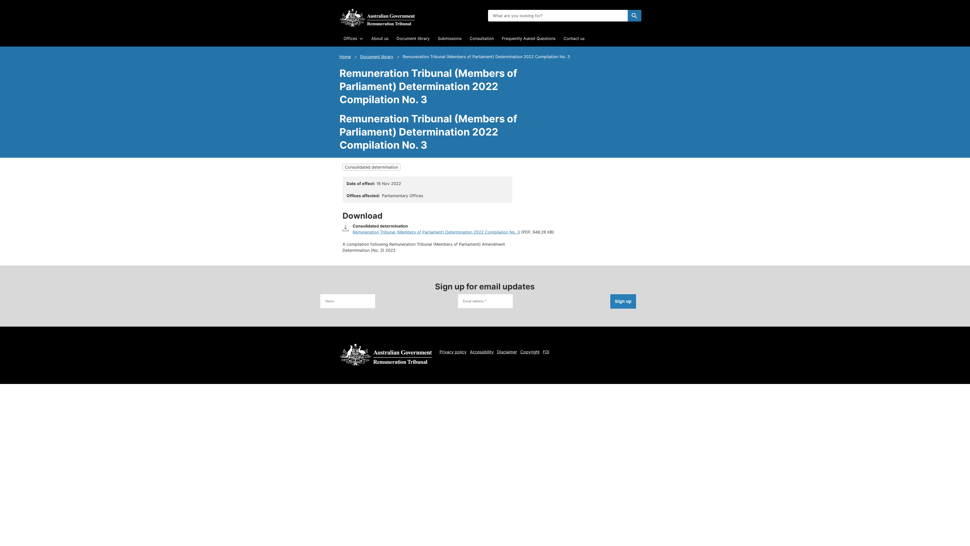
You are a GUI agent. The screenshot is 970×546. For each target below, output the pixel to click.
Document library (413, 38)
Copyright (530, 351)
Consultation (482, 38)
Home (345, 56)
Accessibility (482, 351)
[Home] (377, 17)
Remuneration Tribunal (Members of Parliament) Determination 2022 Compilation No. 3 (436, 232)
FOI (546, 351)
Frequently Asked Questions (528, 38)
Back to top (947, 538)
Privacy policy (453, 351)
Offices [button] (350, 38)
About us (380, 38)
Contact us (574, 38)
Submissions (450, 38)
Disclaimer (507, 351)
